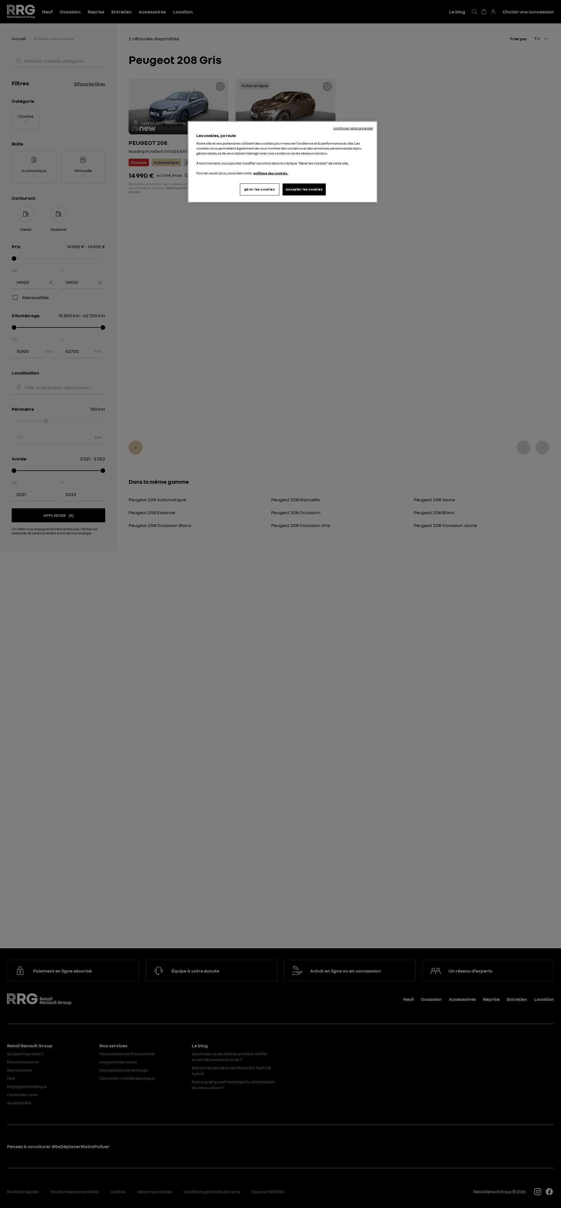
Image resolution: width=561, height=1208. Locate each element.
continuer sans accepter (353, 128)
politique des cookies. (270, 173)
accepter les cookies (304, 189)
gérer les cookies (259, 189)
